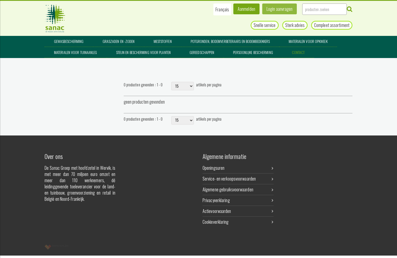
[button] (222, 9)
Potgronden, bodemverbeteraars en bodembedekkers (230, 41)
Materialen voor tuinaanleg (75, 52)
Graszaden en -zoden (119, 41)
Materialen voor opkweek (308, 41)
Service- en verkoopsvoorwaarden (229, 178)
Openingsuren (213, 168)
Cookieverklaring (216, 222)
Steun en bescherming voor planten (143, 52)
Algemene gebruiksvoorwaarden (228, 189)
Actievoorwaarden (217, 211)
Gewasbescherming (69, 41)
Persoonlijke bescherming (253, 52)
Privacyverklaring (216, 200)
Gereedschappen (202, 52)
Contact (298, 52)
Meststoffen (163, 41)
